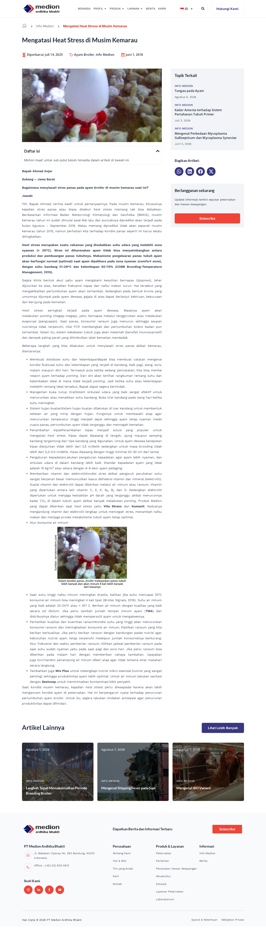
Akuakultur (163, 876)
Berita (203, 860)
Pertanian (162, 860)
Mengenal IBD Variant (193, 788)
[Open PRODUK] (123, 8)
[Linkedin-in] (38, 889)
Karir (116, 876)
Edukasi (161, 883)
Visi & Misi (119, 860)
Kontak (117, 883)
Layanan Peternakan (169, 891)
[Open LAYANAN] (141, 8)
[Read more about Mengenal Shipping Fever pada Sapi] (133, 772)
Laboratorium (165, 899)
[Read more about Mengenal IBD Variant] (208, 772)
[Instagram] (28, 889)
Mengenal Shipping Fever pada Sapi (128, 788)
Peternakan (163, 853)
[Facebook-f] (49, 889)
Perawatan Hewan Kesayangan (176, 868)
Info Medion (45, 26)
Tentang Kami (122, 853)
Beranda (24, 25)
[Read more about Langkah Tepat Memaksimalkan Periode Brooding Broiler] (57, 772)
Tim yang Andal (123, 868)
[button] (158, 151)
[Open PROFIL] (105, 8)
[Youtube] (59, 889)
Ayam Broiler (84, 54)
